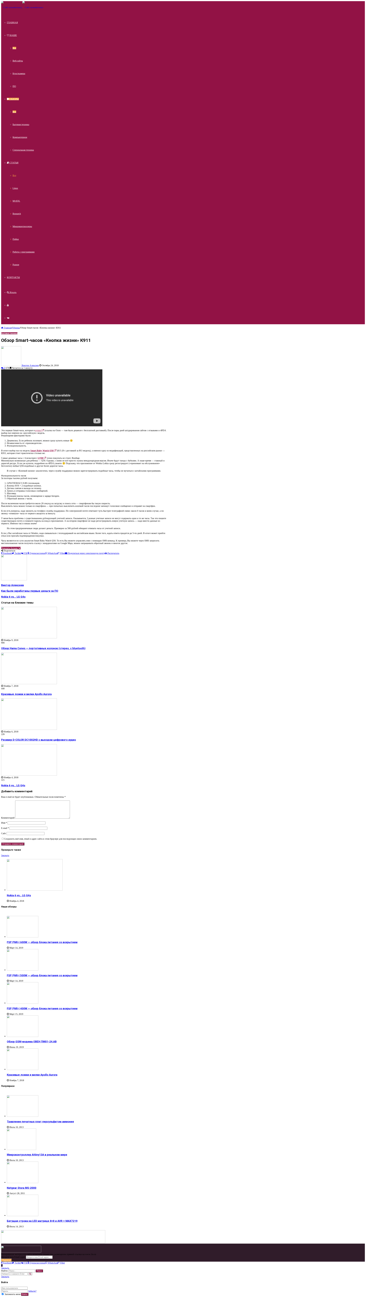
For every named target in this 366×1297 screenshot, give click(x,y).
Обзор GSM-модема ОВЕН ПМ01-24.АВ (32, 1041)
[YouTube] (8, 305)
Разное (16, 264)
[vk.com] (8, 318)
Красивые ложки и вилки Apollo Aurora (26, 694)
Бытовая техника (21, 124)
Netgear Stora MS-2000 (21, 1187)
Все (14, 48)
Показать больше (9, 548)
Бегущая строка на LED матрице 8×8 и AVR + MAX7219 (42, 1221)
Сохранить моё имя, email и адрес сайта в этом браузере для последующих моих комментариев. (50, 839)
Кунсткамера (19, 73)
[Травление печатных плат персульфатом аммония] (22, 1116)
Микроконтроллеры (22, 226)
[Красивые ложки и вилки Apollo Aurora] (29, 683)
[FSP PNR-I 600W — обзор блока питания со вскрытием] (22, 936)
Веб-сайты (18, 61)
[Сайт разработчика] (22, 7)
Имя (4, 823)
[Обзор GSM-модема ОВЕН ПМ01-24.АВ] (22, 1036)
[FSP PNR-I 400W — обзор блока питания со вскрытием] (22, 1003)
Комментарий (8, 818)
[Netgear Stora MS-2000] (22, 1182)
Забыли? (32, 1291)
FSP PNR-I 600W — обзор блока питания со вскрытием (42, 942)
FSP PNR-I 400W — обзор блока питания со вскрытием (42, 1008)
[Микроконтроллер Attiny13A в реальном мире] (21, 1149)
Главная (12, 22)
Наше (13, 35)
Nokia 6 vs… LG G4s (13, 785)
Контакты (13, 277)
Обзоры (14, 99)
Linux (15, 188)
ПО (14, 86)
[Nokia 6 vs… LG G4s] (29, 775)
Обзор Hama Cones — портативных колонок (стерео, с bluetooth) (43, 648)
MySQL (16, 201)
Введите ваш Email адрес (13, 1257)
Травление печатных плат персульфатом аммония (40, 1121)
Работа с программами (24, 252)
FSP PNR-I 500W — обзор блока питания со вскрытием (42, 975)
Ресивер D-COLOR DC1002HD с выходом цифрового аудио (38, 739)
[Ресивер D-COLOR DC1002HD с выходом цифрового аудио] (29, 729)
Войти (24, 1294)
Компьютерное (20, 137)
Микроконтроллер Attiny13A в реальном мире (37, 1154)
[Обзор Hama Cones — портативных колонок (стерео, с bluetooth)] (29, 637)
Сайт (3, 833)
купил (38, 430)
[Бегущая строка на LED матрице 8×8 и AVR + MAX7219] (22, 1215)
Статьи (13, 162)
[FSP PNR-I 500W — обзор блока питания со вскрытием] (22, 970)
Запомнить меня (12, 1294)
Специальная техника (23, 150)
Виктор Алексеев (30, 365)
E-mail (5, 828)
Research (17, 213)
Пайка (16, 239)
